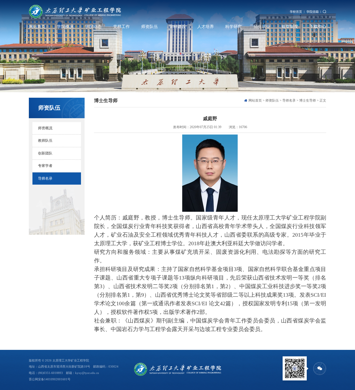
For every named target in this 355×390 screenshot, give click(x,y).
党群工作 (121, 26)
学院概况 (65, 26)
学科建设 (177, 26)
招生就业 (261, 26)
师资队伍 (149, 26)
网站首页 (37, 26)
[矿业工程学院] (75, 12)
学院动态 (93, 26)
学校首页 (296, 11)
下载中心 (318, 26)
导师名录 (289, 100)
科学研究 (233, 26)
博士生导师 (307, 100)
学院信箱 (312, 11)
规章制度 (290, 26)
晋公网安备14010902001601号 (49, 379)
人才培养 (205, 26)
